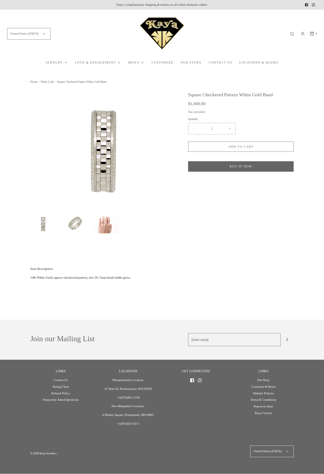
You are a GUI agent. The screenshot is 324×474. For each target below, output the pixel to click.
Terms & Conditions (263, 399)
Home (33, 81)
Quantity (193, 119)
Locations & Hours (258, 62)
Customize (162, 62)
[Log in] (302, 34)
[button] (43, 223)
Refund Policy (60, 393)
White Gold (47, 81)
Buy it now (241, 166)
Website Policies (263, 393)
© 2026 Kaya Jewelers (43, 453)
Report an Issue (263, 406)
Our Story (191, 62)
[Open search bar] (292, 33)
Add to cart (241, 146)
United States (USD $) (24, 33)
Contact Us (220, 62)
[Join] (287, 339)
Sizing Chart (61, 386)
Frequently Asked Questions (61, 399)
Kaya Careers (263, 413)
